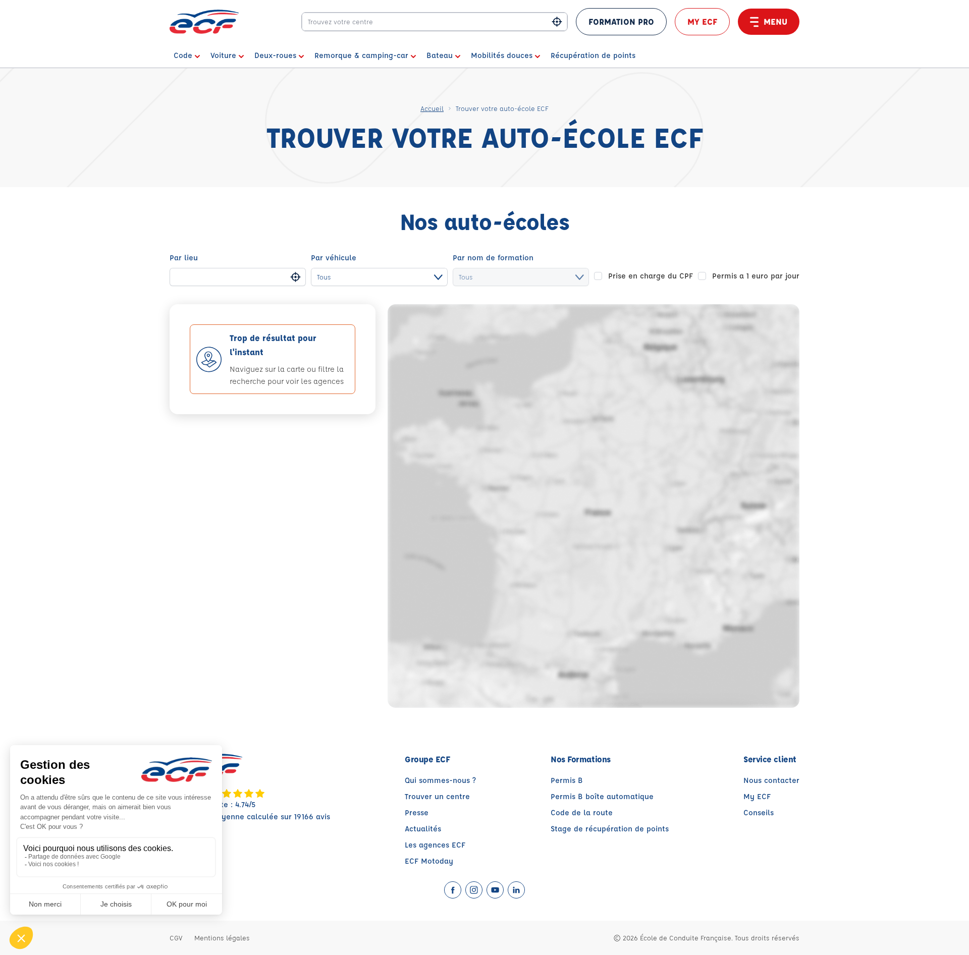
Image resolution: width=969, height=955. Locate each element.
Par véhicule (333, 257)
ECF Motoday (429, 861)
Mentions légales (222, 937)
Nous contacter (771, 780)
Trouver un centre (437, 796)
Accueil (432, 108)
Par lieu (184, 257)
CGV (176, 937)
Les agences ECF (435, 845)
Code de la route (582, 812)
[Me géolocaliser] (557, 22)
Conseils (758, 812)
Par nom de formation (493, 257)
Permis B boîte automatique (602, 796)
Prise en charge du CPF (650, 275)
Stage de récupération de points (610, 828)
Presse (416, 812)
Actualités (423, 828)
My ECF (702, 21)
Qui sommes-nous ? (440, 780)
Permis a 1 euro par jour (755, 275)
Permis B (567, 780)
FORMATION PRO (621, 21)
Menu (775, 21)
